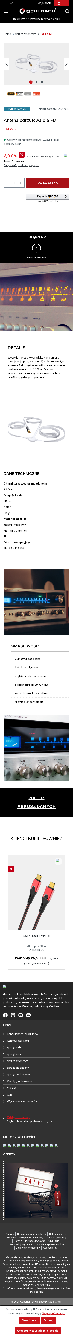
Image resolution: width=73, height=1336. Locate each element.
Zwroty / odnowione (19, 1081)
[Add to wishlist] (66, 156)
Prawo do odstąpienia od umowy (25, 1237)
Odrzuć (48, 1320)
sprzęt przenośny (18, 1067)
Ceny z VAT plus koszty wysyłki (21, 165)
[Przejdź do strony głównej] (37, 11)
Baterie (18, 1241)
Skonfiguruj (29, 1320)
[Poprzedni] (6, 64)
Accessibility (50, 1247)
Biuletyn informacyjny (28, 1247)
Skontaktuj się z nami (20, 1244)
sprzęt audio (14, 1054)
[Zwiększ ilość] (21, 183)
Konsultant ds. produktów (22, 1033)
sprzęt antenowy (17, 1060)
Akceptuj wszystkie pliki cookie (37, 1330)
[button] (47, 198)
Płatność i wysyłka (35, 1241)
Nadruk (10, 1234)
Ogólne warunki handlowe (31, 1234)
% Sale (11, 1088)
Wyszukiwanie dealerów (22, 1101)
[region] (36, 902)
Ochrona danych (58, 1234)
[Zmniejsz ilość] (8, 183)
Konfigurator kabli (18, 1040)
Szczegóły (36, 965)
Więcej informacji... (53, 1313)
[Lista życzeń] (11, 2)
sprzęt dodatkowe (18, 1074)
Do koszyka (48, 183)
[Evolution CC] (36, 904)
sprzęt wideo (15, 1047)
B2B (9, 1094)
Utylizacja (53, 1241)
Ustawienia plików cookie (50, 1244)
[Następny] (66, 64)
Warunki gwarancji (56, 1237)
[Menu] (7, 11)
